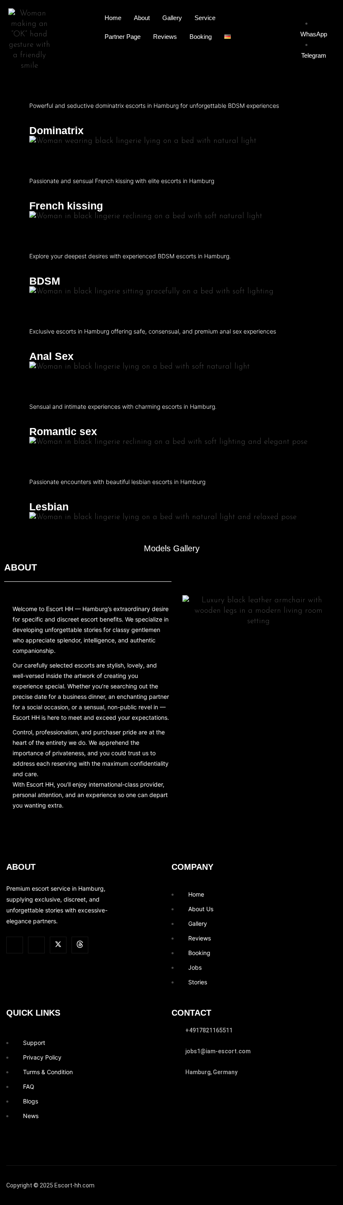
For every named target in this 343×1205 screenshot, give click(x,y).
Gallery (172, 17)
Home (113, 17)
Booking (200, 36)
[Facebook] (80, 945)
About (142, 17)
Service (205, 17)
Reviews (165, 36)
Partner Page (123, 36)
